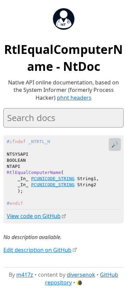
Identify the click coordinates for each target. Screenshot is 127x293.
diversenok (81, 274)
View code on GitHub (34, 216)
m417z (24, 274)
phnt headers (74, 97)
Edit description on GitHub (37, 250)
